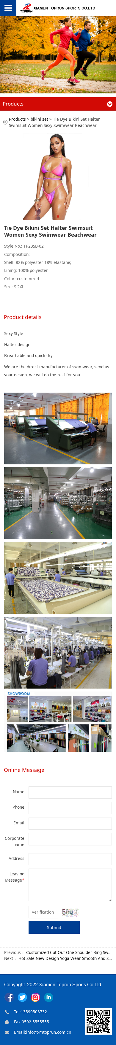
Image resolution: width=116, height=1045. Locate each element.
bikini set (39, 119)
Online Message (24, 769)
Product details (23, 317)
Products (17, 119)
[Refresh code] (70, 913)
